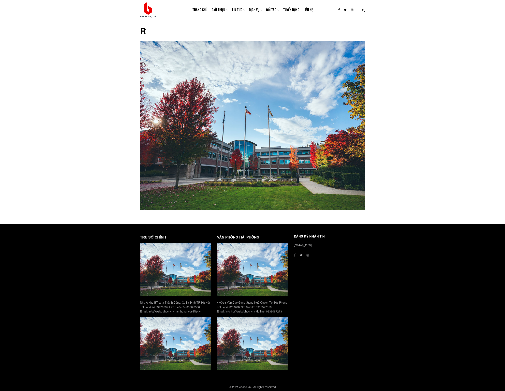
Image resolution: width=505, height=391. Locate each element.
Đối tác (271, 9)
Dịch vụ (254, 9)
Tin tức (237, 9)
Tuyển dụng (291, 9)
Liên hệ (308, 9)
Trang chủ (199, 9)
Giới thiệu (218, 9)
